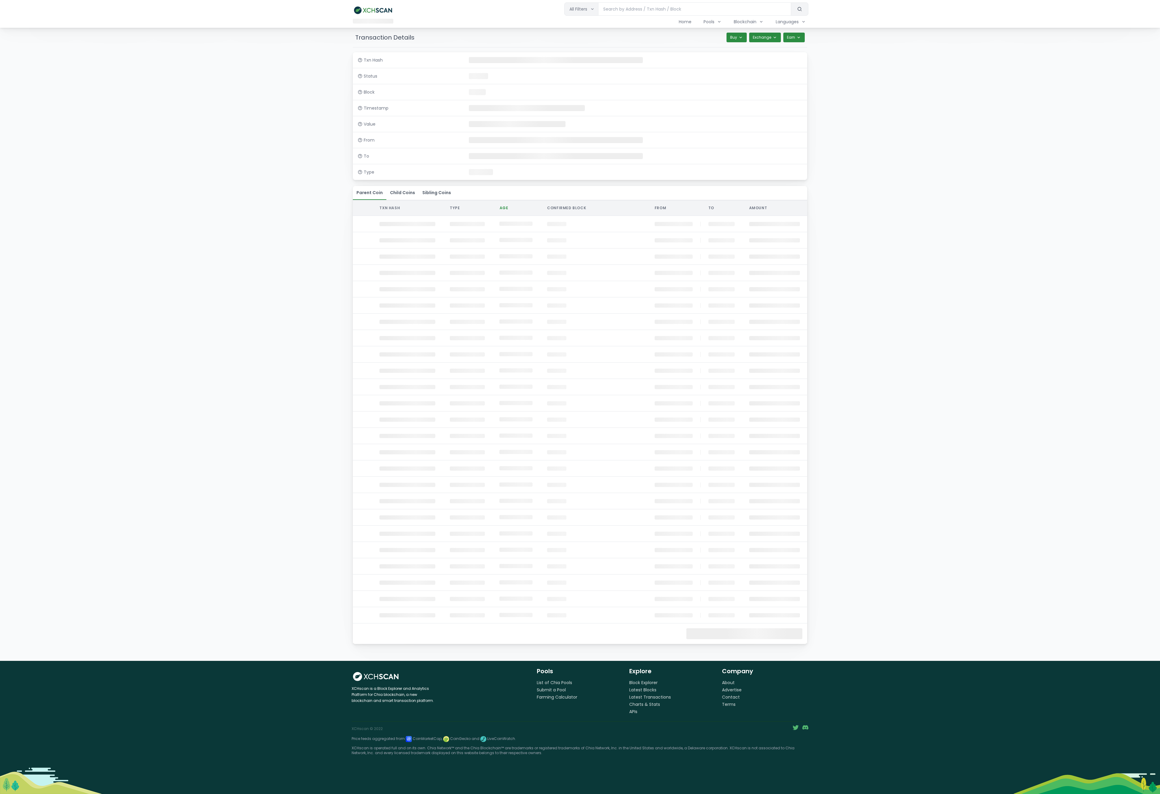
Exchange (762, 37)
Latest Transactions (650, 697)
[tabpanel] (580, 421)
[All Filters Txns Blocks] (581, 9)
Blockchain (745, 22)
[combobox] (694, 9)
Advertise (732, 690)
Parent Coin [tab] (369, 193)
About (728, 683)
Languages (787, 22)
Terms (729, 704)
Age (504, 207)
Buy (733, 37)
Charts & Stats (644, 704)
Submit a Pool (551, 690)
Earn (791, 37)
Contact (731, 697)
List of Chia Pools (554, 683)
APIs (633, 712)
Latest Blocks (642, 690)
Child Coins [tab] (402, 193)
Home (685, 22)
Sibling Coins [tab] (436, 193)
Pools (709, 22)
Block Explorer (643, 683)
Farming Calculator (557, 697)
